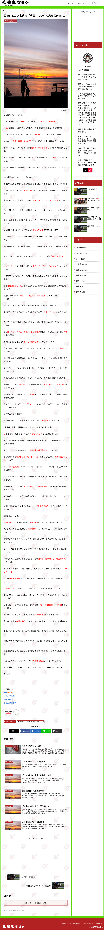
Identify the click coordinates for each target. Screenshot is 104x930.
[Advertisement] (36, 854)
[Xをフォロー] (85, 170)
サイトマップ (66, 924)
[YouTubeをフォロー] (90, 170)
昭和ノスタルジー (11, 722)
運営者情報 (76, 924)
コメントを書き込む (35, 903)
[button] (57, 731)
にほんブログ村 (10, 696)
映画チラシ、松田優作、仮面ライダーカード (32, 722)
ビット (88, 66)
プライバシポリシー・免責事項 (92, 924)
